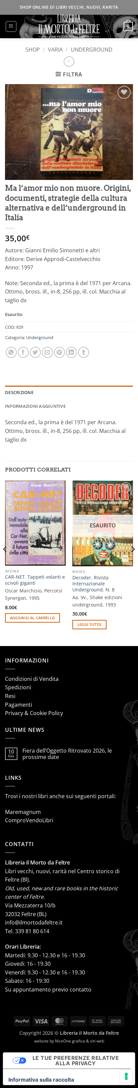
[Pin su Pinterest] (59, 352)
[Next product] (69, 61)
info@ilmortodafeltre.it (34, 922)
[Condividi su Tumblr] (83, 352)
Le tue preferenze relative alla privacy (75, 1060)
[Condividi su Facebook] (23, 352)
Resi (10, 696)
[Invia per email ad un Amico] (47, 352)
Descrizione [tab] (19, 392)
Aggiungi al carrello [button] (32, 617)
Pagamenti (18, 704)
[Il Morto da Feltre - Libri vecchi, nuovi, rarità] (69, 26)
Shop (32, 49)
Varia (55, 49)
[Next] (133, 562)
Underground (92, 49)
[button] (11, 26)
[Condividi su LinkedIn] (71, 352)
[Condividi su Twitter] (35, 352)
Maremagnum (23, 812)
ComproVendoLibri (29, 820)
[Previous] (5, 562)
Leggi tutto (89, 624)
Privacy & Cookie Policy (34, 713)
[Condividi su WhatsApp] (11, 352)
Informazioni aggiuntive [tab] (35, 406)
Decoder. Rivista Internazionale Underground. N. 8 (93, 583)
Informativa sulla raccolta (41, 1079)
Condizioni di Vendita (32, 679)
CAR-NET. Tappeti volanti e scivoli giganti (35, 580)
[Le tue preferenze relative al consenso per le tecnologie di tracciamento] (126, 1076)
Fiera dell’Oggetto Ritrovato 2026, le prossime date (67, 754)
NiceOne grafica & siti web (79, 1040)
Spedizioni (18, 687)
